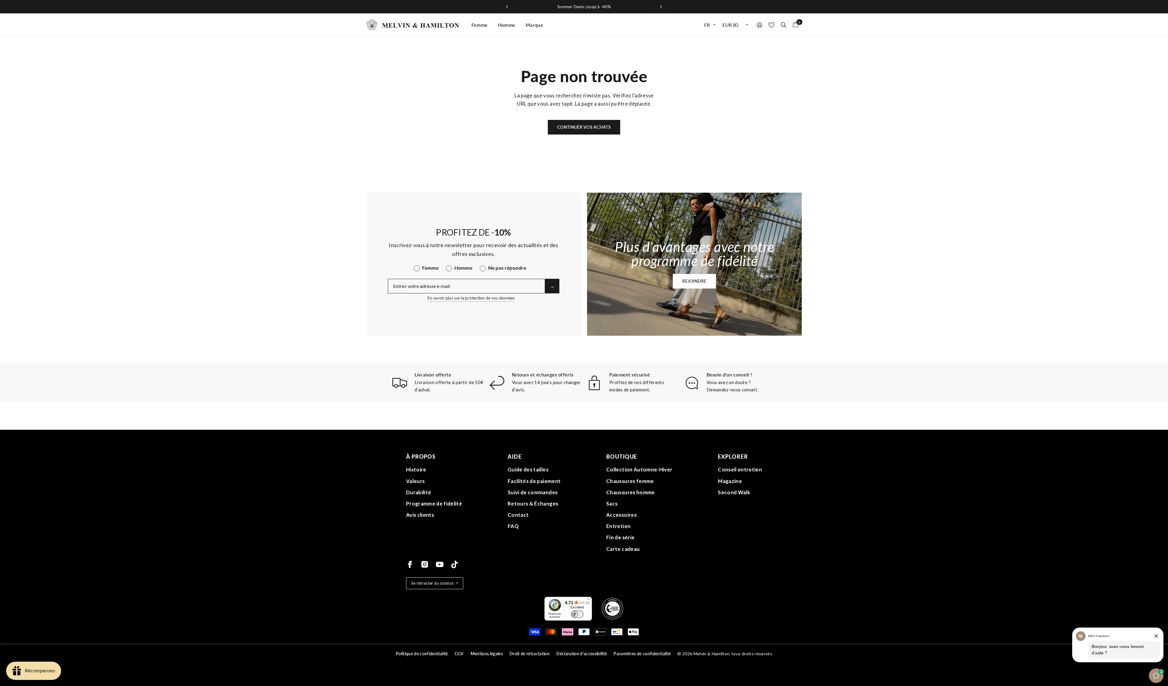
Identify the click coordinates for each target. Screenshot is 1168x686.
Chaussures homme (630, 492)
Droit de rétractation (529, 653)
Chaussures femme (630, 481)
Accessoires (621, 515)
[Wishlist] (771, 24)
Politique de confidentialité (422, 653)
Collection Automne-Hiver (639, 469)
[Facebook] (410, 564)
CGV (459, 653)
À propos (421, 456)
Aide (515, 456)
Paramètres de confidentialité (642, 653)
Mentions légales (487, 653)
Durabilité (418, 492)
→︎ (552, 286)
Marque (534, 25)
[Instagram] (425, 564)
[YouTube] (439, 564)
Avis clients (420, 515)
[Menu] (588, 600)
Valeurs (415, 481)
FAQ (513, 526)
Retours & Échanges (533, 503)
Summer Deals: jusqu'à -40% (584, 6)
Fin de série (620, 537)
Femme (479, 25)
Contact (518, 515)
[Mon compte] (759, 24)
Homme (507, 25)
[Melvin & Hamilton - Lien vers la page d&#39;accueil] (412, 24)
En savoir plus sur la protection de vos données (471, 298)
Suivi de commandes (533, 492)
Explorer (733, 456)
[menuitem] (479, 25)
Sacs (611, 503)
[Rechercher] (783, 24)
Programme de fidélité (434, 503)
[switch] (577, 614)
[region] (584, 7)
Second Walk (734, 492)
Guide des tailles (528, 469)
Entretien (618, 526)
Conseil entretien (740, 469)
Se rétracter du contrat (432, 583)
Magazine (730, 481)
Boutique (621, 456)
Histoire (416, 469)
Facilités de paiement (534, 481)
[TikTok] (454, 564)
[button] (694, 281)
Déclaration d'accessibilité (581, 653)
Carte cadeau (623, 549)
